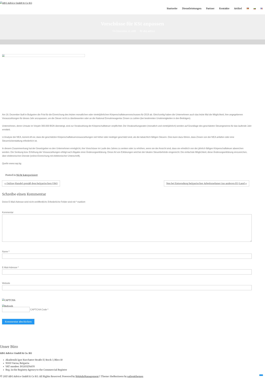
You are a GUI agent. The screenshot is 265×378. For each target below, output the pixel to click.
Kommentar (7, 212)
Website (6, 283)
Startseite (172, 8)
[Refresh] (7, 306)
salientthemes (135, 376)
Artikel (238, 8)
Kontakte (224, 8)
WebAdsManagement (87, 376)
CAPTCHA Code (38, 309)
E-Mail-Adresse (10, 267)
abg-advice (149, 31)
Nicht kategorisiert (27, 175)
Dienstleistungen (191, 8)
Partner (210, 8)
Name (5, 251)
